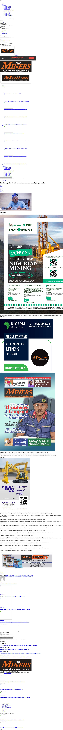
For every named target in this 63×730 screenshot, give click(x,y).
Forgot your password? (3, 21)
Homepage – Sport (7, 9)
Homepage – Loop (7, 13)
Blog (2, 31)
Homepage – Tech (7, 8)
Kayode (1, 186)
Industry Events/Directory (6, 707)
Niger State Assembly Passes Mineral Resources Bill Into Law (13, 93)
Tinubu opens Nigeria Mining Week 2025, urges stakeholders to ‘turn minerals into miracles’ (19, 575)
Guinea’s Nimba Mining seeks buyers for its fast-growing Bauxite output (15, 124)
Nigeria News (4, 178)
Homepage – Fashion (7, 6)
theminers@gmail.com (7, 673)
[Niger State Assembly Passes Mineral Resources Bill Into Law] (8, 92)
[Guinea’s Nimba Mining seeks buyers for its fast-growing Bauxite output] (8, 123)
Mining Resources (5, 703)
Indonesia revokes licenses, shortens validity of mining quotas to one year (14, 649)
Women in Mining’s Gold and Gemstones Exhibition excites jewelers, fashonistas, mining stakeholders (20, 653)
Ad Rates (3, 710)
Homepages (4, 5)
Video (3, 4)
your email (10, 25)
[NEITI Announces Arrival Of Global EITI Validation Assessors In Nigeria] (8, 108)
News (3, 85)
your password (11, 19)
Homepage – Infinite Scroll (8, 10)
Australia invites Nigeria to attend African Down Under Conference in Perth (15, 656)
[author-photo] (2, 581)
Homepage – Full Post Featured (9, 170)
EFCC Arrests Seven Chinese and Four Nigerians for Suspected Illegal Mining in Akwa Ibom (18, 645)
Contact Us (3, 711)
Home (1, 178)
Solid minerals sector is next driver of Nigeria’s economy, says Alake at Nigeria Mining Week (18, 576)
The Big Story (5, 704)
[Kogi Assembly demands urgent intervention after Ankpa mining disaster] (8, 155)
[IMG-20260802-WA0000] (26, 371)
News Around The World (6, 705)
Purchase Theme (4, 33)
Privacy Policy (2, 22)
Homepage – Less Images (8, 15)
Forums (3, 32)
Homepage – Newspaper (8, 11)
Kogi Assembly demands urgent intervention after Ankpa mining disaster (15, 116)
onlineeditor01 (2, 647)
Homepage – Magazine (7, 12)
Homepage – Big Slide (7, 14)
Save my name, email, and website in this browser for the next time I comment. (13, 639)
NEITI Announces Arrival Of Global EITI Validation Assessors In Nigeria (15, 109)
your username (11, 18)
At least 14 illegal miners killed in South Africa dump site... (12, 689)
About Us (3, 709)
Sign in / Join (4, 30)
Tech (2, 3)
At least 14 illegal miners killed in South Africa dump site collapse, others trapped (16, 101)
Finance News (4, 706)
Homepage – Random (7, 7)
